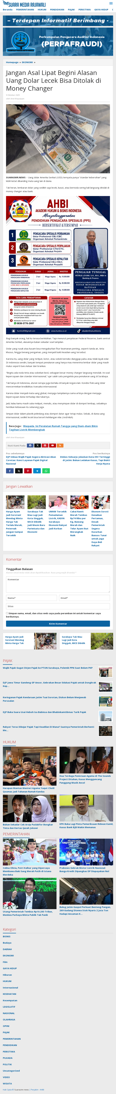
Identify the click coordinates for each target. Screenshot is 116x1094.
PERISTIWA (9, 1051)
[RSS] (60, 445)
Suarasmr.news (21, 1089)
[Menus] (111, 3)
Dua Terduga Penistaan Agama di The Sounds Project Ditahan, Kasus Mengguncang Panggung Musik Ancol (85, 779)
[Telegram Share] (37, 470)
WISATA (7, 1083)
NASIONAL (9, 1013)
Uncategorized (11, 1070)
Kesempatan (10, 1000)
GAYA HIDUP (10, 968)
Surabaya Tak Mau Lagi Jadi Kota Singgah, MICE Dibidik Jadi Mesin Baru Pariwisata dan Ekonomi (36, 521)
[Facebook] (30, 445)
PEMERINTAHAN (12, 1038)
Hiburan (7, 974)
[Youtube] (52, 445)
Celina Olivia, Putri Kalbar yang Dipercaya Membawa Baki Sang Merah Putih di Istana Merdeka (27, 871)
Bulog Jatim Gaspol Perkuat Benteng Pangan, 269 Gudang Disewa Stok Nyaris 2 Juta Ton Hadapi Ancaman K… (85, 910)
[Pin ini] (28, 470)
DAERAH (7, 949)
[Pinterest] (45, 445)
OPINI (6, 1025)
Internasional (10, 987)
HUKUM (7, 981)
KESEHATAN (9, 993)
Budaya (7, 942)
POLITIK (7, 1064)
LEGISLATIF (9, 1006)
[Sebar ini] (10, 470)
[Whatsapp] (46, 470)
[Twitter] (37, 445)
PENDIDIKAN (10, 1045)
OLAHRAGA (9, 1019)
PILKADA (7, 1057)
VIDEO (6, 1077)
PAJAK (6, 1032)
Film (5, 961)
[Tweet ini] (19, 470)
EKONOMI (8, 955)
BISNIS (6, 936)
